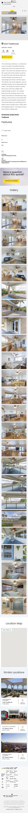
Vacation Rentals (12, 780)
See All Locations (8, 786)
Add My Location (16, 786)
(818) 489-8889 (7, 4)
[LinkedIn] (2, 779)
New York (7, 777)
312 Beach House (7, 728)
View (5, 2)
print (7, 52)
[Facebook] (2, 787)
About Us (15, 771)
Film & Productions (12, 772)
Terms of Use (18, 809)
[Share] (3, 51)
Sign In (14, 1)
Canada (7, 781)
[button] (3, 25)
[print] (7, 51)
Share (3, 52)
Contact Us (16, 781)
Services (16, 775)
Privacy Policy (10, 809)
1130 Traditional (7, 702)
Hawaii (7, 775)
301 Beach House (7, 757)
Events (11, 776)
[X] (2, 781)
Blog (14, 6)
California (7, 771)
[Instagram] (2, 784)
